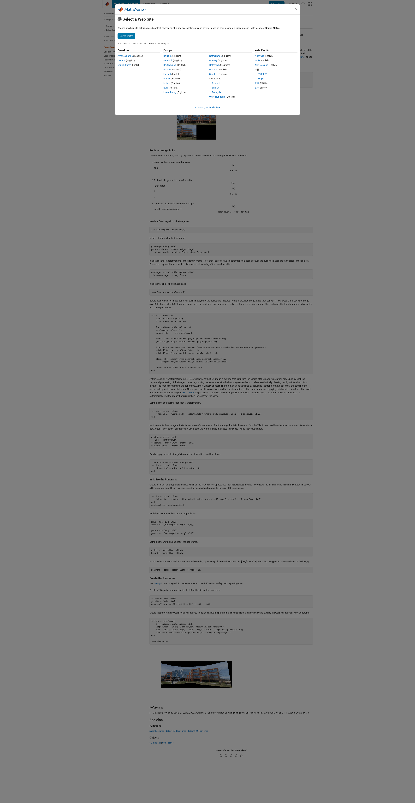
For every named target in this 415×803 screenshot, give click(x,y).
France (166, 78)
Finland (167, 74)
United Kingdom (217, 96)
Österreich (214, 65)
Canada (121, 60)
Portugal (213, 69)
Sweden (213, 74)
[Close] (296, 9)
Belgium (167, 56)
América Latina (125, 56)
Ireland (166, 83)
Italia (165, 87)
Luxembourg (169, 92)
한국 (257, 87)
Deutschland (169, 65)
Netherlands (215, 56)
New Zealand (261, 65)
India (257, 60)
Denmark (167, 60)
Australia (259, 56)
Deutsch (216, 83)
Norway (213, 60)
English (215, 87)
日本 (257, 83)
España (167, 69)
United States (124, 65)
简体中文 (262, 74)
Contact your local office (207, 107)
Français (216, 92)
